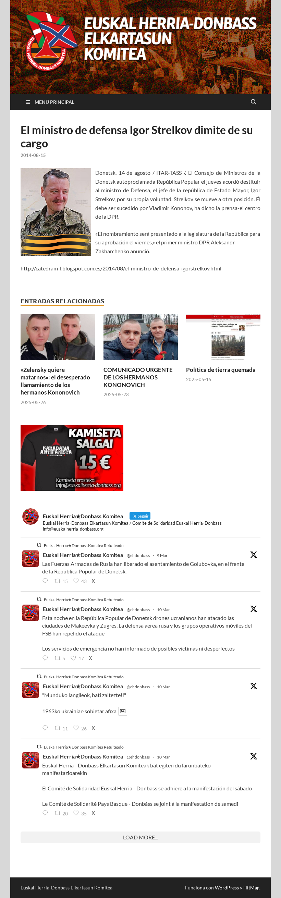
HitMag (251, 887)
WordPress (227, 887)
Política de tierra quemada (221, 369)
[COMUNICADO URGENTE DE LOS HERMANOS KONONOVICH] (140, 339)
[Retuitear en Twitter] (39, 545)
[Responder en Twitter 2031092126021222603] (46, 581)
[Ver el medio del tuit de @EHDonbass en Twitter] (122, 711)
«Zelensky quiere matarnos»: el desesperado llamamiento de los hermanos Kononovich (55, 381)
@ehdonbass (138, 555)
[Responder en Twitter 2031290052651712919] (46, 728)
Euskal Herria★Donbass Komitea (83, 554)
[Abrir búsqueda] (253, 102)
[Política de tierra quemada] (223, 339)
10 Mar (163, 609)
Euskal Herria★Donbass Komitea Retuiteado (84, 545)
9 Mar (162, 555)
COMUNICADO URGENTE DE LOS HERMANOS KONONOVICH (138, 377)
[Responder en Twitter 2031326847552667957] (46, 813)
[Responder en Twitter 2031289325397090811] (46, 658)
